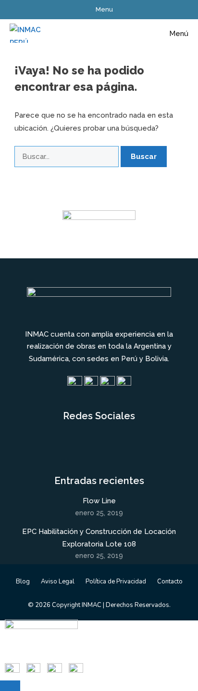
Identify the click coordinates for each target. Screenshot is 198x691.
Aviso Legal (57, 581)
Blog (23, 581)
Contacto (170, 581)
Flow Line (99, 501)
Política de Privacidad (116, 581)
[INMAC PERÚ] (26, 34)
